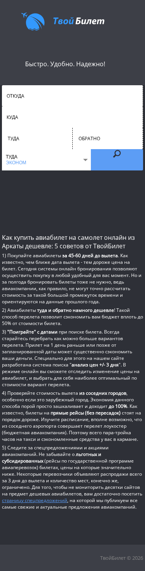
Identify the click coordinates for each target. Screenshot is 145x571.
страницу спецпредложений (34, 500)
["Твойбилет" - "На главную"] (62, 21)
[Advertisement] (72, 201)
